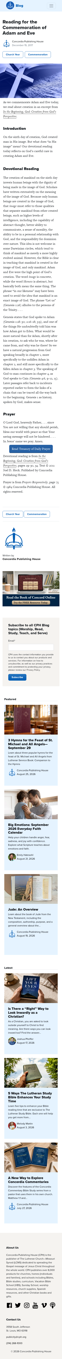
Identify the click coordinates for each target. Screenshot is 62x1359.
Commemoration (38, 54)
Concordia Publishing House (28, 41)
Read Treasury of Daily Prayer (31, 449)
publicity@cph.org (16, 1337)
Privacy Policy (33, 670)
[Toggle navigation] (51, 6)
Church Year (13, 54)
